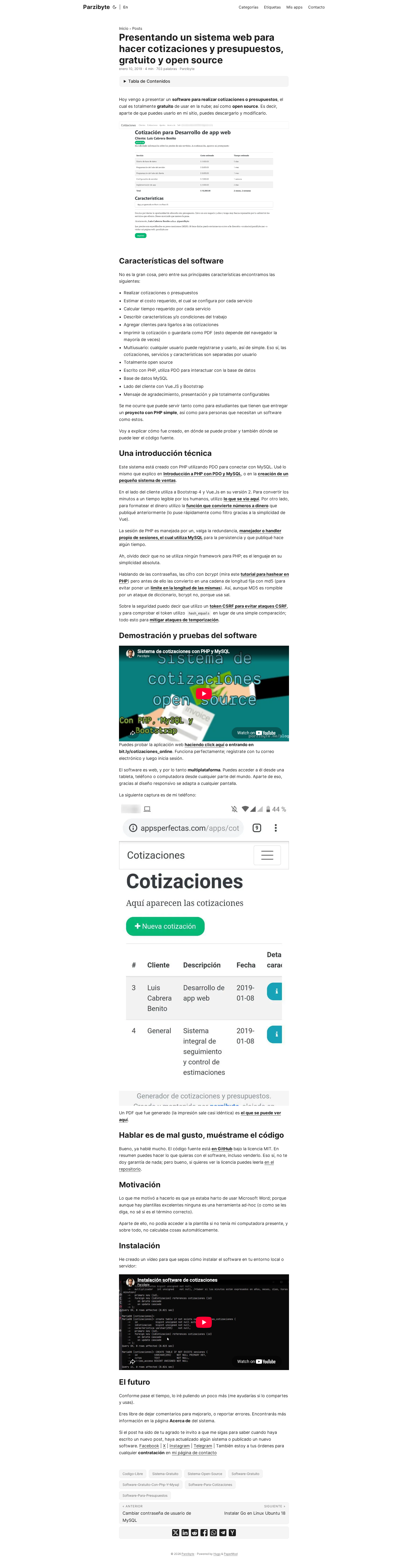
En (125, 7)
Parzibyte (96, 7)
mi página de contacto (194, 1452)
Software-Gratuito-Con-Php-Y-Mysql (151, 1485)
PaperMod (231, 1554)
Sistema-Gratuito (165, 1474)
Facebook (149, 1445)
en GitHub (222, 1148)
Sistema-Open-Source (205, 1474)
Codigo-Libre (133, 1474)
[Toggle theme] (114, 7)
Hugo (217, 1554)
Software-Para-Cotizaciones (210, 1485)
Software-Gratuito (245, 1474)
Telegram (203, 1445)
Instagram (180, 1445)
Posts (137, 28)
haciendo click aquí (204, 744)
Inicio (123, 28)
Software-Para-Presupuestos (145, 1495)
